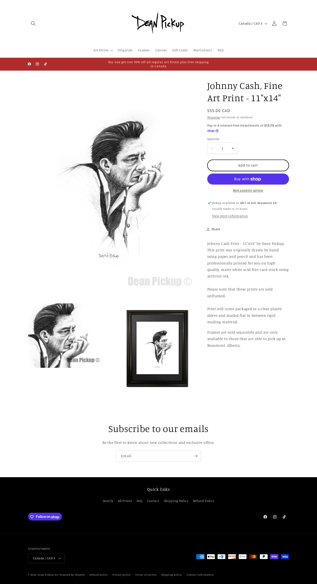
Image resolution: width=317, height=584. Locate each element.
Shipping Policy (176, 501)
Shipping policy (171, 574)
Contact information (200, 574)
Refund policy (98, 574)
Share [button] (216, 229)
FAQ (140, 501)
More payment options (248, 190)
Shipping (213, 117)
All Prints (125, 501)
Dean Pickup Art (48, 574)
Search (108, 501)
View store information (230, 216)
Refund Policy (203, 501)
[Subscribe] (196, 456)
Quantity (213, 139)
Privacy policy (121, 574)
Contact (153, 501)
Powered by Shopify (72, 574)
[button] (33, 23)
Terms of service (146, 574)
